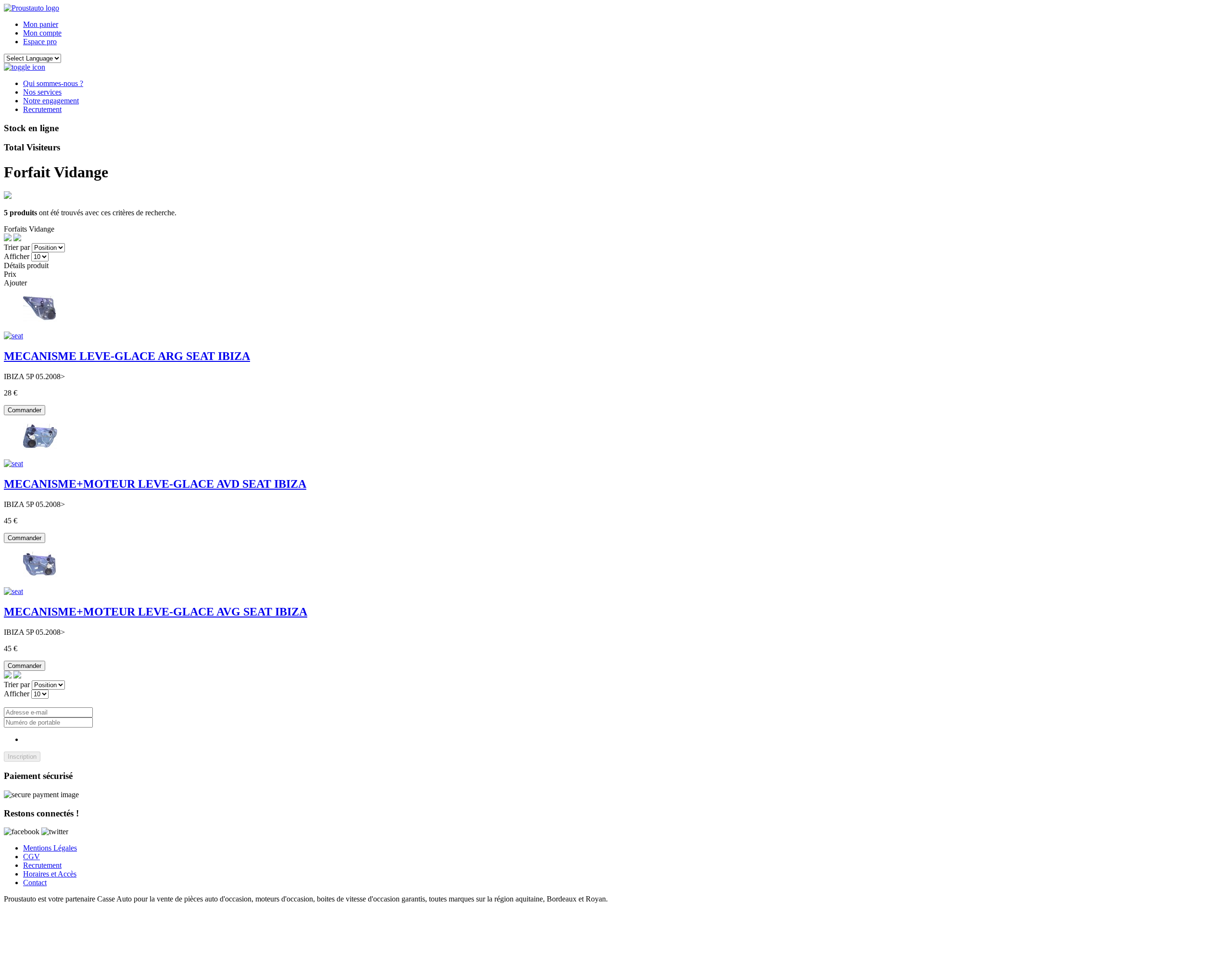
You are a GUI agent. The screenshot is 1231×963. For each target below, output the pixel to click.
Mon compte (42, 33)
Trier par (17, 247)
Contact (35, 882)
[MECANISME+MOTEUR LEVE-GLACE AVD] (40, 447)
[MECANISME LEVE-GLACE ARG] (40, 319)
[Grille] (17, 239)
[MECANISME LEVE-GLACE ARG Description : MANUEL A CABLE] (13, 336)
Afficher (16, 256)
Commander (24, 410)
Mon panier (40, 24)
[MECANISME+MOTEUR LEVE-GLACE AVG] (40, 575)
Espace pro (40, 41)
